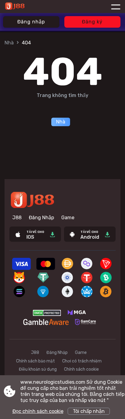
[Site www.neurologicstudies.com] (28, 6)
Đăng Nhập (41, 217)
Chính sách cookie (81, 369)
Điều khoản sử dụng (38, 369)
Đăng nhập (31, 22)
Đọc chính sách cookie (37, 411)
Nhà (9, 43)
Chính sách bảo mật (35, 361)
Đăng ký (92, 22)
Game (67, 217)
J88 (17, 217)
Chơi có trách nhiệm (82, 361)
